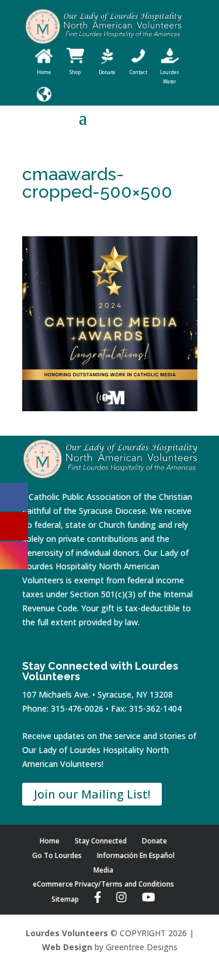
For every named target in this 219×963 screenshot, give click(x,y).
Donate (154, 841)
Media (103, 870)
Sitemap (65, 899)
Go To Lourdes (57, 855)
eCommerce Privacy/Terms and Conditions (103, 884)
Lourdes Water (169, 77)
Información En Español (136, 855)
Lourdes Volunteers (67, 933)
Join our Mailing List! (92, 794)
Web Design (67, 947)
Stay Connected (101, 841)
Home (50, 841)
